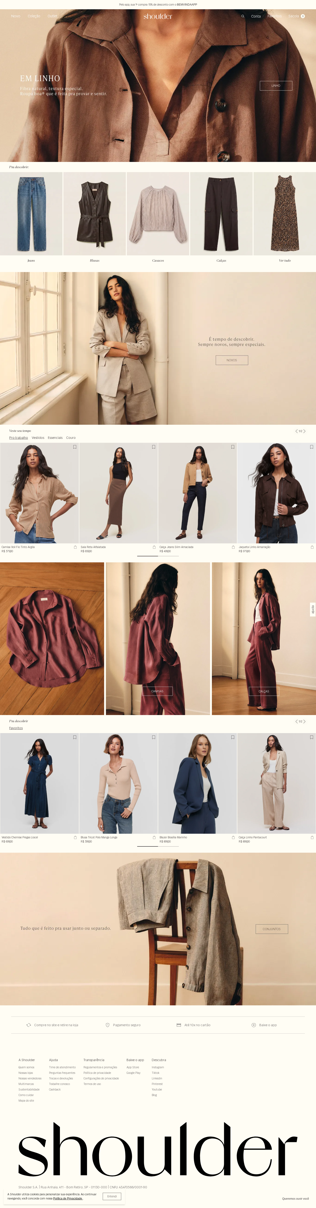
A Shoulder (27, 1060)
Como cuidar (26, 1095)
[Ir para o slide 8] (168, 846)
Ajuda (53, 1060)
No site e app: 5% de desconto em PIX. (158, 4)
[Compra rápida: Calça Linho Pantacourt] (311, 837)
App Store (133, 1067)
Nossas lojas (26, 1073)
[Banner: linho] (158, 85)
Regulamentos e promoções (100, 1067)
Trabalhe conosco (59, 1084)
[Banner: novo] (158, 348)
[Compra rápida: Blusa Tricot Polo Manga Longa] (153, 837)
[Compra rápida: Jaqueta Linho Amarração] (311, 547)
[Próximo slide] (304, 428)
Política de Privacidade (68, 1198)
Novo (15, 16)
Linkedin (157, 1078)
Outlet (52, 16)
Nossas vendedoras (30, 1078)
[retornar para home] (158, 16)
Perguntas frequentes (62, 1073)
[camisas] (158, 638)
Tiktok (155, 1073)
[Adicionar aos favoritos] (75, 447)
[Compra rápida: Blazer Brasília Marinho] (232, 837)
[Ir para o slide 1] (147, 846)
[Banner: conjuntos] (158, 929)
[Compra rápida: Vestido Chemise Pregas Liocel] (74, 837)
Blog (154, 1095)
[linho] (52, 638)
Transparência (94, 1060)
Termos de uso (92, 1084)
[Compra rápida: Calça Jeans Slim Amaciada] (232, 547)
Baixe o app (135, 1060)
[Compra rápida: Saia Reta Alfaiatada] (153, 547)
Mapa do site (26, 1100)
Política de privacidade (97, 1073)
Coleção (34, 16)
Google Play (133, 1073)
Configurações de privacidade (101, 1078)
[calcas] (264, 638)
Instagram (158, 1067)
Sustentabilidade (29, 1089)
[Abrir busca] (243, 16)
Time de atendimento (62, 1067)
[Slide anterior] (296, 428)
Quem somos (26, 1067)
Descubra (159, 1060)
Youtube (157, 1089)
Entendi (112, 1196)
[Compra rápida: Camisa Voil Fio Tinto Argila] (74, 547)
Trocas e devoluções (61, 1078)
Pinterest (157, 1084)
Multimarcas (26, 1084)
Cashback (55, 1089)
